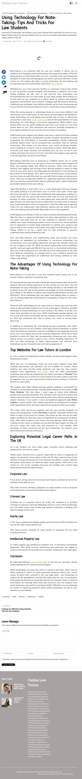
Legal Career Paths (39, 562)
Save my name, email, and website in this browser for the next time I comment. (36, 659)
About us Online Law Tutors (49, 774)
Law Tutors (42, 372)
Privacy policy (67, 774)
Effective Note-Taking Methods (37, 13)
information (32, 596)
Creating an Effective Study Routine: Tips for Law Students (19, 700)
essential (6, 596)
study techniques (39, 120)
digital (41, 596)
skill (15, 596)
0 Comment (48, 41)
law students (56, 84)
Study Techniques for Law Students (14, 13)
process (22, 596)
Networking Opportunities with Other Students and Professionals (19, 686)
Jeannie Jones (7, 41)
